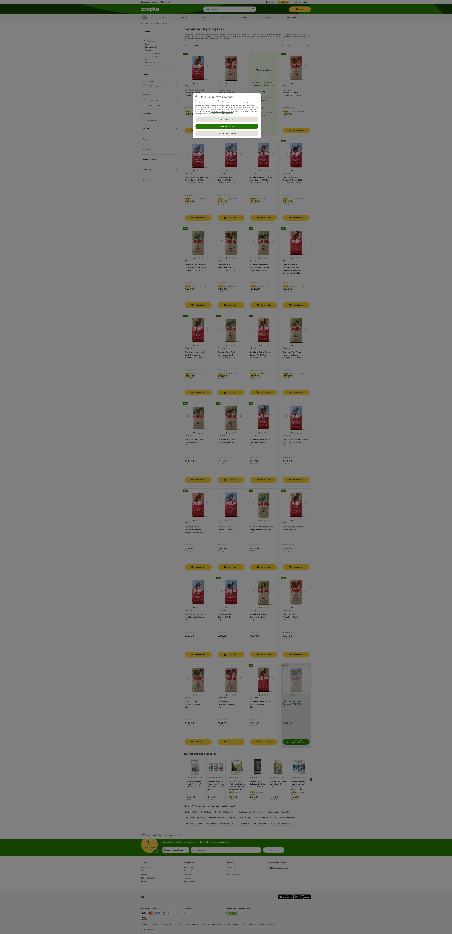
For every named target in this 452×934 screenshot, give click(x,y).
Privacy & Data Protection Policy (222, 114)
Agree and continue (226, 126)
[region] (227, 115)
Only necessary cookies (227, 133)
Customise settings (227, 119)
